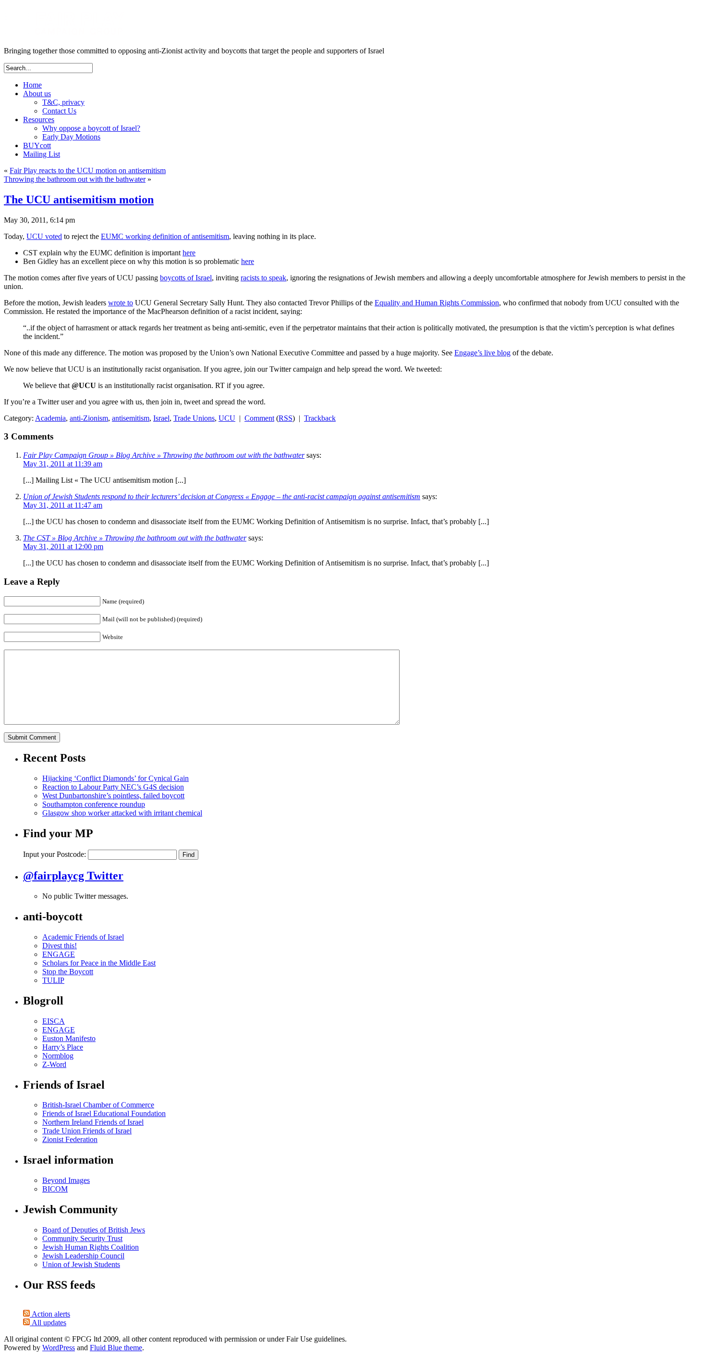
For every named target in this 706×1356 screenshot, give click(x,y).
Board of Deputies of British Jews (93, 1230)
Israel (161, 418)
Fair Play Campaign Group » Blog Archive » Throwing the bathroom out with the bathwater (163, 455)
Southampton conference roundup (93, 804)
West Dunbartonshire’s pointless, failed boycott (113, 795)
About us (37, 93)
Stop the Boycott (67, 971)
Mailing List (41, 154)
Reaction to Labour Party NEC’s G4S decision (113, 787)
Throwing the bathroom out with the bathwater (75, 179)
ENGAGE (58, 954)
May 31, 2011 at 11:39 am (62, 464)
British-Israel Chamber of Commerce (98, 1105)
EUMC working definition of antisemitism (165, 236)
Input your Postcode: (54, 854)
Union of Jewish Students (81, 1264)
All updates (48, 1322)
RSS (285, 418)
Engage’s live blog (482, 353)
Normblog (57, 1056)
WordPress (58, 1347)
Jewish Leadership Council (83, 1256)
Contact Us (59, 111)
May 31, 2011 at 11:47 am (62, 505)
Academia (50, 418)
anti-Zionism (89, 418)
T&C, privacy (63, 102)
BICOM (55, 1189)
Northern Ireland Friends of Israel (93, 1122)
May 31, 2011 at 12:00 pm (63, 546)
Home (32, 85)
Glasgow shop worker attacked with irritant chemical (122, 813)
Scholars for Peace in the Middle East (99, 963)
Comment (259, 418)
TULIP (53, 980)
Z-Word (54, 1064)
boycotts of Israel (186, 278)
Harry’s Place (62, 1047)
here (189, 253)
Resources (38, 119)
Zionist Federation (69, 1139)
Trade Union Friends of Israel (87, 1131)
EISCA (53, 1021)
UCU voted (44, 236)
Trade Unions (194, 418)
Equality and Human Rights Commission (437, 303)
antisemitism (130, 418)
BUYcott (37, 145)
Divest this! (59, 946)
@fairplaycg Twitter (73, 875)
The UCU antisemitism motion (79, 199)
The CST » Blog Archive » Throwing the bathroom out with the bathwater (134, 538)
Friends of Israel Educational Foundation (104, 1113)
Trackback (320, 418)
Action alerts (50, 1314)
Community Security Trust (82, 1238)
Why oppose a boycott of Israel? (91, 128)
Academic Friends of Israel (83, 937)
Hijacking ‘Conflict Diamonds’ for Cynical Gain (115, 778)
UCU (227, 418)
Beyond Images (66, 1180)
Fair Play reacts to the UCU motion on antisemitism (88, 170)
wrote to (120, 303)
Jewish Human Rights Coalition (90, 1247)
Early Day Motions (71, 137)
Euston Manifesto (69, 1038)
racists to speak (263, 278)
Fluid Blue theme (116, 1347)
